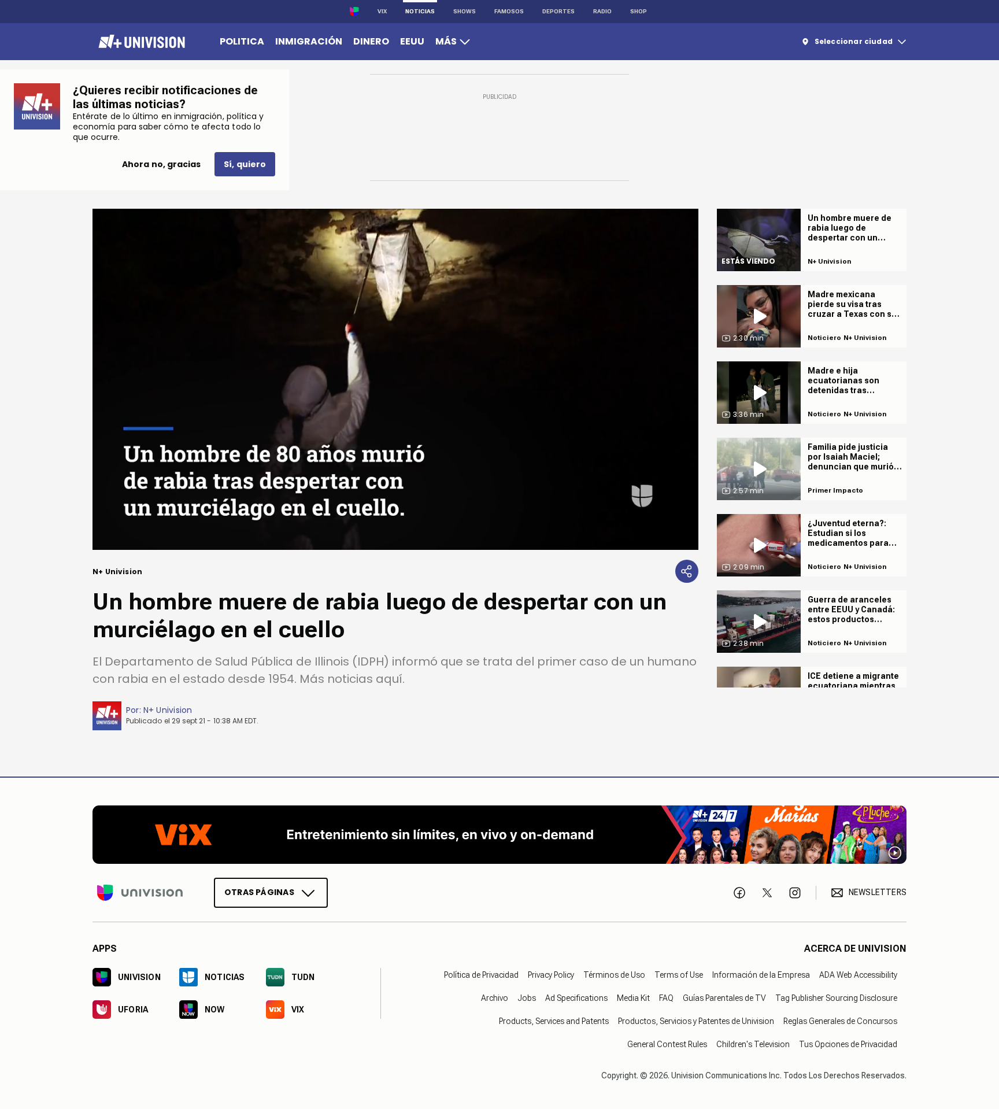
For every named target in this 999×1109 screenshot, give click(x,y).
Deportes (558, 11)
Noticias (420, 11)
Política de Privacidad (481, 974)
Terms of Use (678, 974)
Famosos (509, 11)
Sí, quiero (245, 164)
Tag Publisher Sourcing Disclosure (836, 997)
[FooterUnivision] (140, 892)
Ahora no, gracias (161, 164)
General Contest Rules (667, 1043)
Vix (382, 11)
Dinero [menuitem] (371, 41)
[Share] (686, 571)
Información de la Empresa (761, 974)
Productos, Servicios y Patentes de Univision (696, 1020)
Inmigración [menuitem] (308, 41)
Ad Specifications (576, 997)
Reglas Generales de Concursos (840, 1020)
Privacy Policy (551, 974)
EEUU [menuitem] (412, 41)
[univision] (140, 41)
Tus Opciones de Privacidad (848, 1043)
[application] (395, 379)
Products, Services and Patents (554, 1020)
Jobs (526, 997)
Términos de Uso (614, 974)
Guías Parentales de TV (724, 997)
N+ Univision (168, 710)
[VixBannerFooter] (499, 834)
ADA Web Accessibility (858, 974)
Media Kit (633, 997)
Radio (602, 11)
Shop (638, 11)
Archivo (494, 997)
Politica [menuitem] (242, 41)
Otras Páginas (259, 891)
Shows (464, 11)
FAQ (666, 997)
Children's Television (753, 1043)
